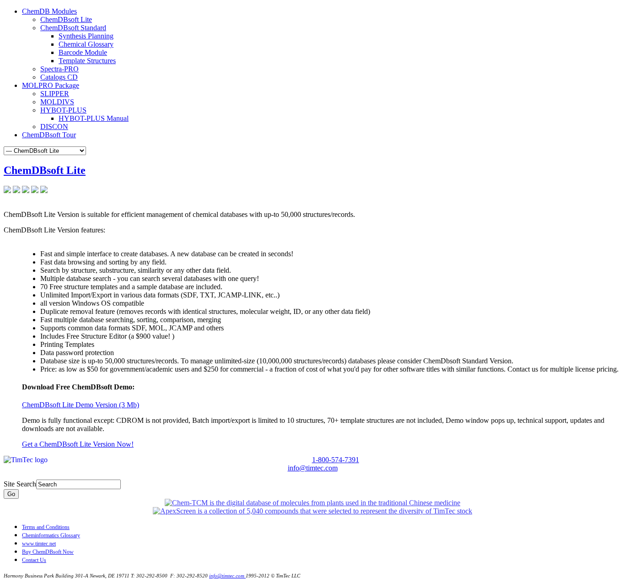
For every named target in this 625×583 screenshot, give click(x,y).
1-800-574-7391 (335, 460)
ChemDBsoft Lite (45, 170)
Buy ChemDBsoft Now (48, 552)
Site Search (20, 484)
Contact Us (34, 560)
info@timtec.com (313, 468)
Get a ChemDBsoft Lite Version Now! (78, 444)
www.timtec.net (39, 543)
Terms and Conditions (46, 527)
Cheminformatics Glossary (51, 535)
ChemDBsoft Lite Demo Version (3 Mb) (80, 405)
